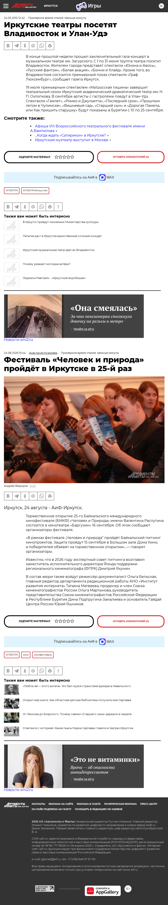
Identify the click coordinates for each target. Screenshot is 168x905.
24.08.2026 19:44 (15, 352)
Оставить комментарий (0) (131, 157)
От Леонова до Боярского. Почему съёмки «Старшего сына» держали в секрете (77, 714)
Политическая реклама (120, 804)
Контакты (38, 804)
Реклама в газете (89, 804)
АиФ (33, 486)
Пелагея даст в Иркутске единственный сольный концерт (62, 236)
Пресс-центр (148, 804)
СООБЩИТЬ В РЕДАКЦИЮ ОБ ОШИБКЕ (98, 809)
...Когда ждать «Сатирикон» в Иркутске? (70, 135)
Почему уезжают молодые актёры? (46, 264)
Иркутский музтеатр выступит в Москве (71, 140)
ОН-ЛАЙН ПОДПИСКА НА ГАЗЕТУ (51, 809)
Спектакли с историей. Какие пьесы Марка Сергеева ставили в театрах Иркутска (78, 728)
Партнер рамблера (69, 888)
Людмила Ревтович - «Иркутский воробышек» (54, 278)
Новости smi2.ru (18, 340)
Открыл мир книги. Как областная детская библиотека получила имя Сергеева (77, 700)
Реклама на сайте (61, 804)
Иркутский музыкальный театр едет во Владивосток (58, 250)
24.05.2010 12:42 (14, 17)
